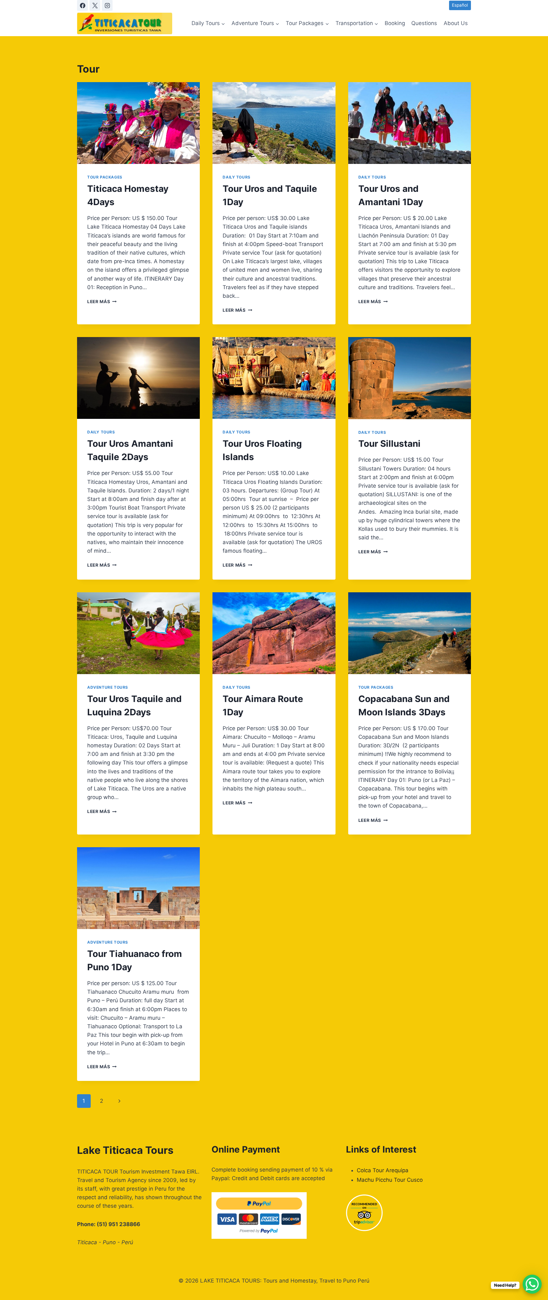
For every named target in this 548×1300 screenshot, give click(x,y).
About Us (456, 23)
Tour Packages (104, 177)
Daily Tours (237, 177)
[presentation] (138, 123)
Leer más (102, 301)
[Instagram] (107, 5)
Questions (424, 23)
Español (460, 5)
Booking (395, 23)
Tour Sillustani (389, 443)
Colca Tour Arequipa (382, 1170)
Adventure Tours (107, 687)
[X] (94, 5)
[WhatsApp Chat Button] (532, 1284)
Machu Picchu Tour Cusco (390, 1180)
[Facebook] (82, 5)
